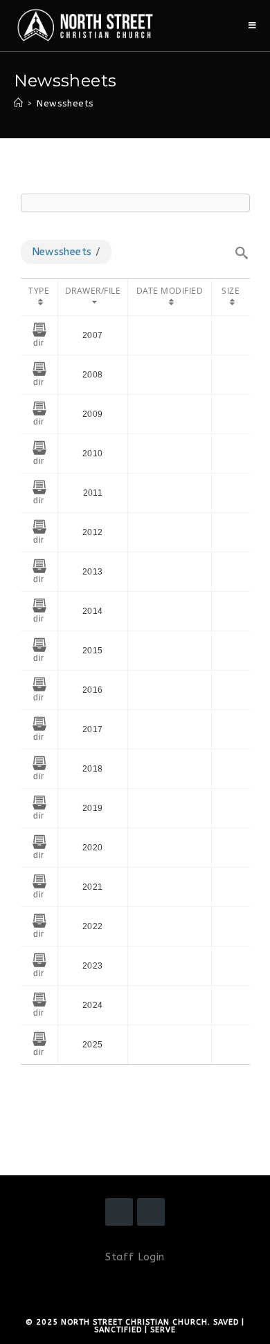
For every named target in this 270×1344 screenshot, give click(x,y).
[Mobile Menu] (253, 25)
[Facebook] (119, 1212)
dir (38, 343)
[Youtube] (151, 1212)
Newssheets (62, 251)
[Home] (18, 103)
